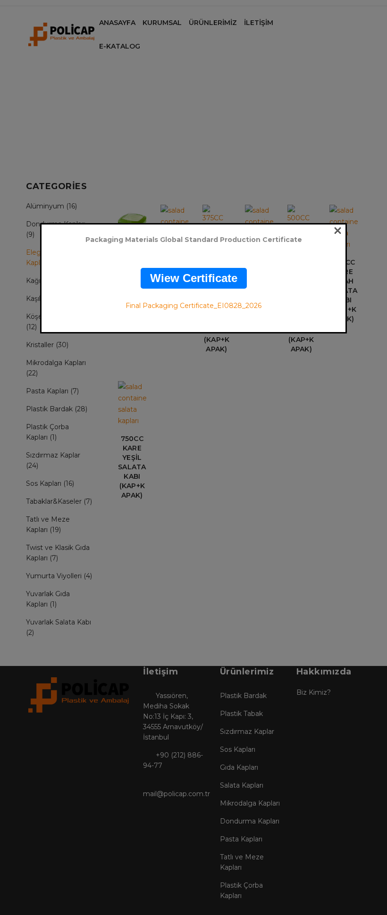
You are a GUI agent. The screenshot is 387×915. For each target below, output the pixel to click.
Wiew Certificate (193, 278)
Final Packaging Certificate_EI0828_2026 (193, 305)
